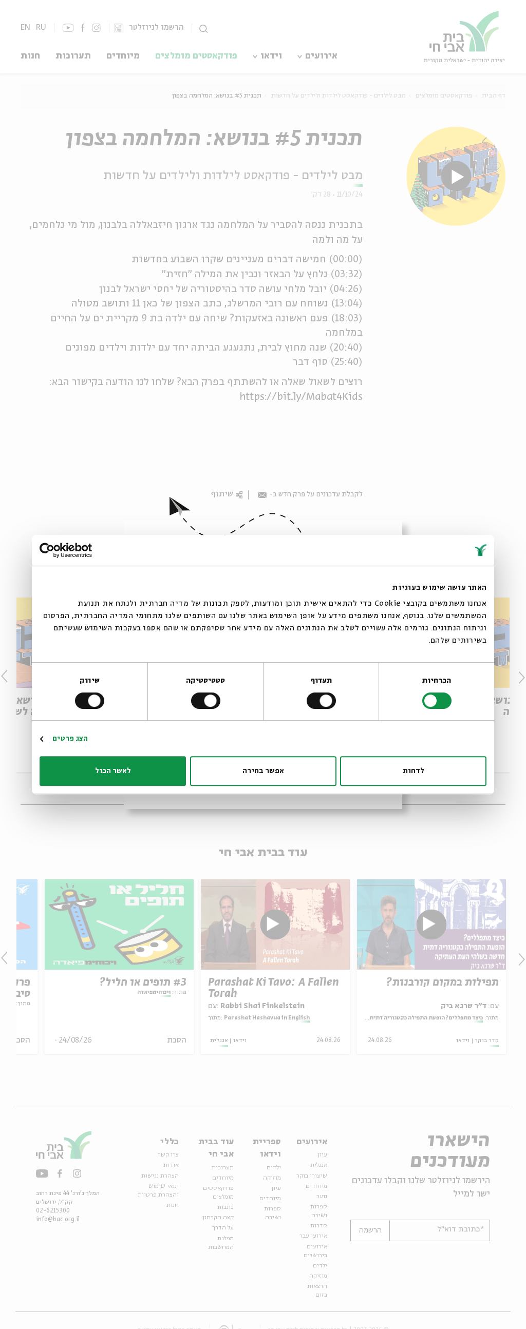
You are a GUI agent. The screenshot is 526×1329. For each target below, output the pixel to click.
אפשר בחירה (263, 771)
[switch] (323, 700)
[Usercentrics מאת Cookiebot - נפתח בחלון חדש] (84, 550)
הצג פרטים (70, 738)
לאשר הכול (113, 771)
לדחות (413, 771)
